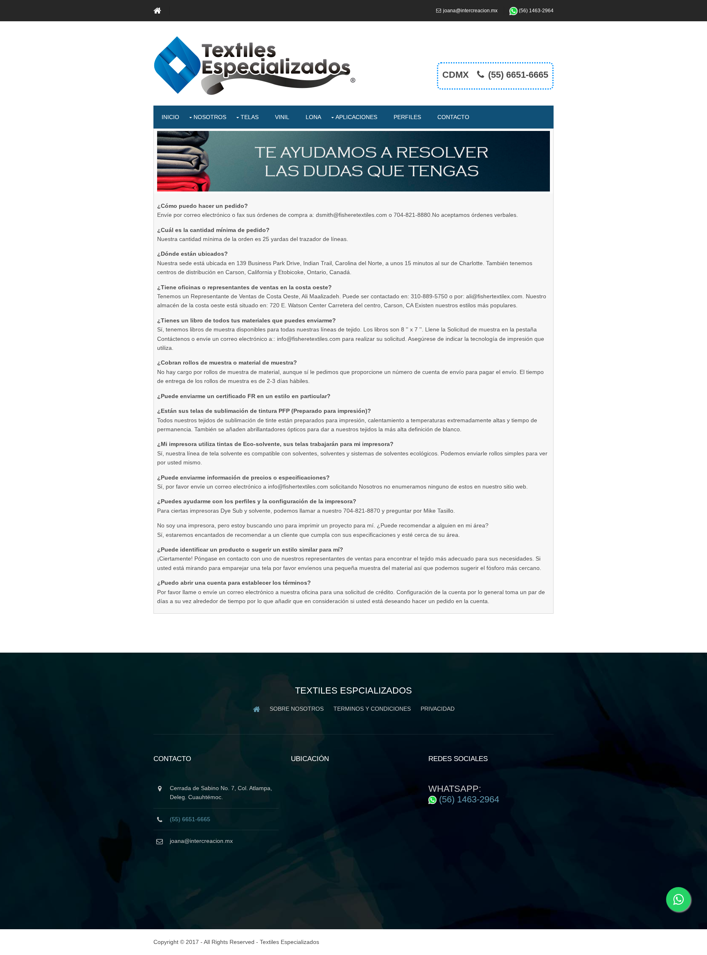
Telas (250, 117)
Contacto (453, 117)
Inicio (170, 117)
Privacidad (438, 708)
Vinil (282, 117)
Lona (313, 117)
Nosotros (210, 117)
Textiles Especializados (289, 942)
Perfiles (407, 117)
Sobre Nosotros (297, 708)
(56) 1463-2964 (536, 11)
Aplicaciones (356, 117)
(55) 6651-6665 (518, 75)
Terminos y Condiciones (372, 708)
